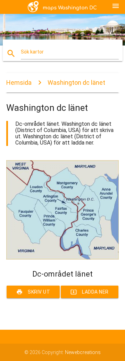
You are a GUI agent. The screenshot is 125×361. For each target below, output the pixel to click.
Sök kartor (32, 52)
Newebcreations (83, 352)
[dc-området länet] (62, 258)
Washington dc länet (76, 82)
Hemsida (19, 82)
